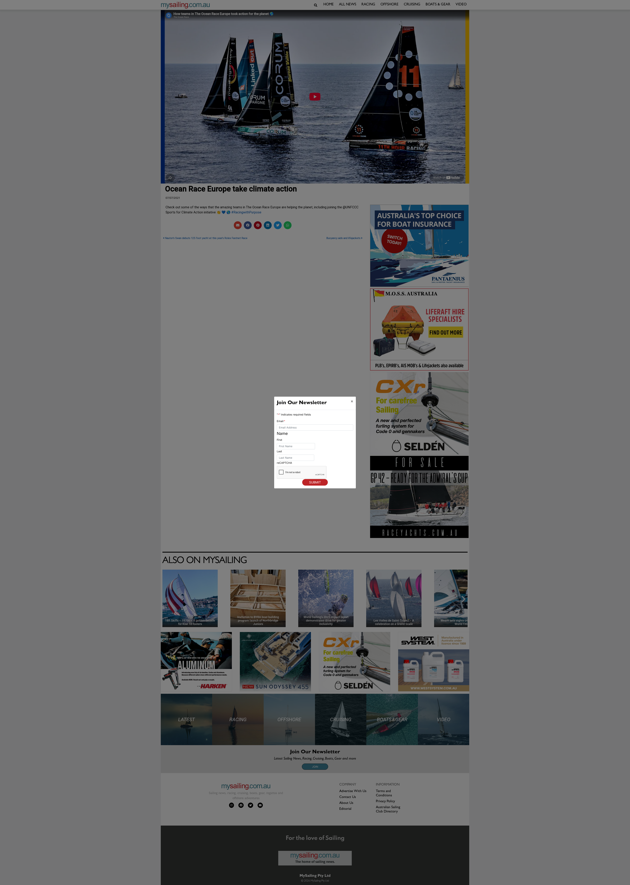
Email (281, 421)
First (279, 439)
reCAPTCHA (284, 462)
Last (279, 451)
